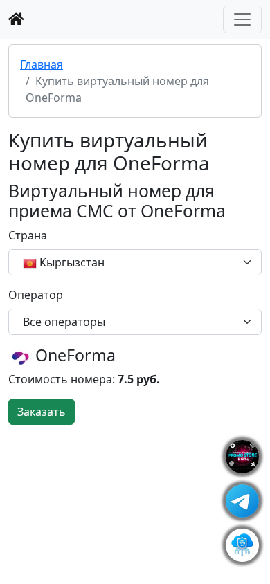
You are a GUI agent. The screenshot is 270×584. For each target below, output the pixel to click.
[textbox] (126, 262)
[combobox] (135, 262)
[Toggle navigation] (242, 19)
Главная (41, 64)
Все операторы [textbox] (64, 321)
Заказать (41, 411)
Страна (27, 235)
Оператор (35, 294)
